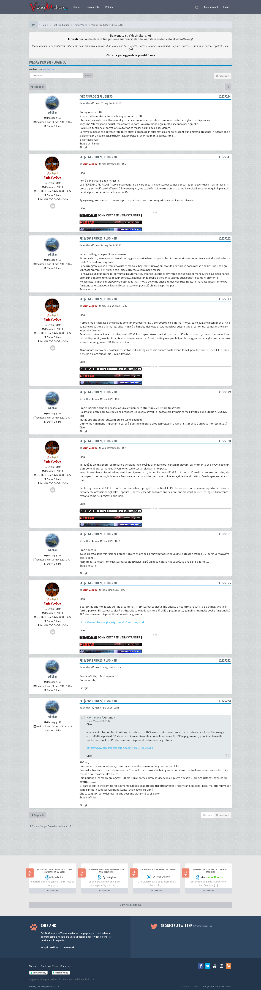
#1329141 (225, 157)
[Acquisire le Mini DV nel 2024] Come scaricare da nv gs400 (54, 870)
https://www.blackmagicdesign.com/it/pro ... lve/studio (113, 622)
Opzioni (207, 815)
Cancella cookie (190, 986)
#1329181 (225, 534)
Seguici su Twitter (187, 925)
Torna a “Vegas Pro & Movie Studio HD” (52, 826)
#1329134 (225, 96)
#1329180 (225, 441)
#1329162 (225, 238)
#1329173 (225, 299)
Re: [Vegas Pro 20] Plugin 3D (98, 157)
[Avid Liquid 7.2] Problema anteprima (158, 869)
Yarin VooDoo (52, 177)
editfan (53, 112)
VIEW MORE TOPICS (130, 904)
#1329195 (225, 583)
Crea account (211, 7)
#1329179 (225, 392)
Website (109, 7)
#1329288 (225, 701)
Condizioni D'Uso (49, 966)
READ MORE (52, 890)
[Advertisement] (130, 845)
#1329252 (225, 660)
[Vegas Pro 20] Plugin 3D (48, 62)
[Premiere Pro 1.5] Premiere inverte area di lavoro (106, 870)
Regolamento (92, 7)
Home (77, 7)
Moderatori (49, 69)
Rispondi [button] (38, 86)
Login (226, 7)
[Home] (33, 24)
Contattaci (65, 966)
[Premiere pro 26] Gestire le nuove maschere (210, 870)
